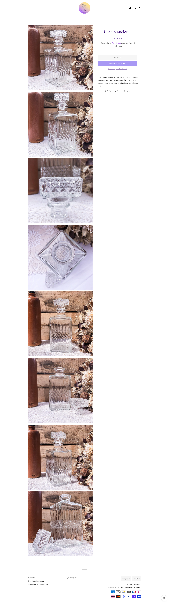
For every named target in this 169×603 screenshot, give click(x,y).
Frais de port (116, 43)
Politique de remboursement (38, 584)
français (125, 579)
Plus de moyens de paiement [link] (117, 69)
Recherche (31, 578)
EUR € (136, 579)
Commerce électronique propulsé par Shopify (124, 587)
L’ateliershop (136, 584)
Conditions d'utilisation (36, 581)
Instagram (73, 578)
